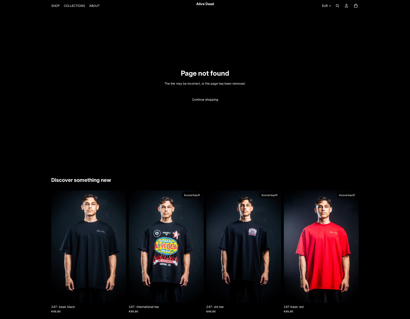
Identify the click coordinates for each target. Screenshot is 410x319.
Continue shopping (205, 99)
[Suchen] (337, 5)
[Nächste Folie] (119, 246)
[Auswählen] (119, 296)
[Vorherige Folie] (57, 246)
